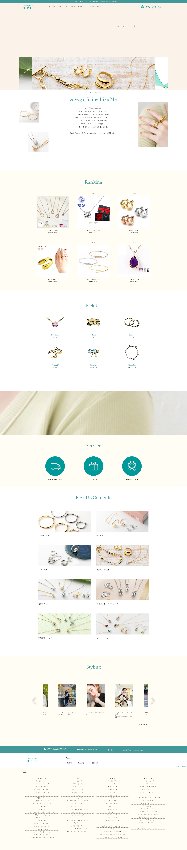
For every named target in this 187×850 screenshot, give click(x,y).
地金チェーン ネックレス (42, 823)
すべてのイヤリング (148, 781)
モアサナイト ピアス (112, 821)
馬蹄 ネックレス (42, 798)
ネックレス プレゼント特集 (112, 831)
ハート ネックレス (42, 806)
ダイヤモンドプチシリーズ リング (77, 801)
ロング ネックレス (42, 787)
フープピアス (112, 792)
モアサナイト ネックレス (42, 835)
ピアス (65, 6)
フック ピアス (112, 795)
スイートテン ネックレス (42, 832)
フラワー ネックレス (41, 818)
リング (59, 6)
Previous (34, 700)
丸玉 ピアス (112, 812)
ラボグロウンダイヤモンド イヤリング (148, 798)
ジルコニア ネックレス (42, 792)
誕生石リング (77, 787)
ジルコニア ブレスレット (148, 820)
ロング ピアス (112, 784)
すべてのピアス (113, 781)
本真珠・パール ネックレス (42, 815)
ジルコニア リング (77, 789)
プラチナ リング (77, 784)
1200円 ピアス (112, 787)
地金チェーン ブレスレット (147, 817)
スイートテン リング (77, 806)
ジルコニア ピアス (112, 806)
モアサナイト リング (77, 815)
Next (152, 700)
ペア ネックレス (42, 795)
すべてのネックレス (42, 781)
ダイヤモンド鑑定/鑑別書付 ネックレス (42, 812)
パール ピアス (112, 809)
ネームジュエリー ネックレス (42, 804)
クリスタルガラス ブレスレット (148, 814)
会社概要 (69, 763)
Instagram (141, 725)
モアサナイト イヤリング (148, 792)
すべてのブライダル (77, 826)
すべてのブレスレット (148, 809)
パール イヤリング (148, 789)
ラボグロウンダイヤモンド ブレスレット (148, 828)
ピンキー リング (77, 804)
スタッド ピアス (112, 801)
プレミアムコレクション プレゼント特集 (112, 834)
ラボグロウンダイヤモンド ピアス (112, 826)
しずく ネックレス (42, 809)
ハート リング (77, 798)
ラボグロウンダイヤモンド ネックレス (42, 838)
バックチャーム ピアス (112, 804)
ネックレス (52, 6)
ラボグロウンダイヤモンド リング (77, 820)
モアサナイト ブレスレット (147, 823)
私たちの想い (81, 763)
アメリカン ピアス (112, 815)
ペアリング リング (77, 812)
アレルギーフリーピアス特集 (112, 837)
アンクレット (90, 6)
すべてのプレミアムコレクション (77, 831)
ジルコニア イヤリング (148, 784)
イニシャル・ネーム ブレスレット (148, 811)
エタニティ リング (77, 792)
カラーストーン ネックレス (42, 826)
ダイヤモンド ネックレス (42, 789)
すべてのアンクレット (148, 803)
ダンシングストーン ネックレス (42, 784)
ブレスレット (81, 6)
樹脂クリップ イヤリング (148, 787)
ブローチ (99, 6)
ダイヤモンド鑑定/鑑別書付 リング (77, 809)
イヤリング (72, 6)
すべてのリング (77, 781)
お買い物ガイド (95, 763)
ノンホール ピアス (112, 818)
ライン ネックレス (42, 821)
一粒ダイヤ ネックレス (42, 801)
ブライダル (77, 795)
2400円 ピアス (112, 789)
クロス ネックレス (42, 829)
